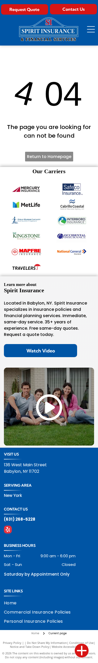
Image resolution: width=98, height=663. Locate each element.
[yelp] (8, 530)
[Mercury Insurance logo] (26, 189)
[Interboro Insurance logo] (71, 220)
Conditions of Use (81, 643)
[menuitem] (13, 603)
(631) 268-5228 (19, 519)
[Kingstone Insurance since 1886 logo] (26, 236)
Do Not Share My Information (47, 643)
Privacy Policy (12, 643)
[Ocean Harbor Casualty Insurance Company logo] (26, 220)
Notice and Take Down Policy (29, 647)
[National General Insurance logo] (71, 252)
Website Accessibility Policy (70, 647)
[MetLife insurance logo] (26, 204)
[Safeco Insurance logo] (71, 189)
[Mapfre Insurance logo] (26, 252)
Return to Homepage (49, 157)
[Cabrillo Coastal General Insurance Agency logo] (71, 204)
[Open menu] (91, 29)
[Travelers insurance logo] (26, 267)
